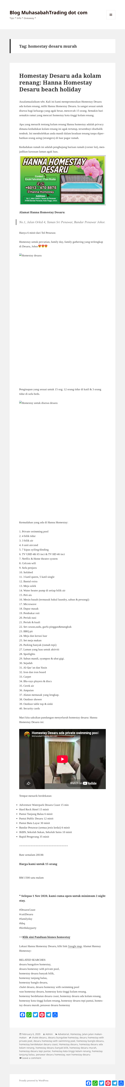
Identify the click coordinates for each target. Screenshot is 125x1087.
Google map (75, 946)
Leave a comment (31, 1057)
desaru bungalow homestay (63, 1037)
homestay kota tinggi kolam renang (71, 1051)
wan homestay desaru (78, 1054)
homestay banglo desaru (90, 1040)
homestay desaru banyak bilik (52, 1047)
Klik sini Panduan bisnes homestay (46, 937)
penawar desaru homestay (50, 1054)
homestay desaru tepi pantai (35, 1051)
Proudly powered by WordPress (33, 1080)
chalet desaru (39, 1037)
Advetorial (63, 1034)
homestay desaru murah (82, 1047)
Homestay (75, 1034)
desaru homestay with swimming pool (54, 1040)
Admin (49, 1034)
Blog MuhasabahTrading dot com (48, 12)
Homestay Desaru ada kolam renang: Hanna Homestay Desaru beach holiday (60, 82)
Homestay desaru (68, 1044)
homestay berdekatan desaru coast (38, 1044)
